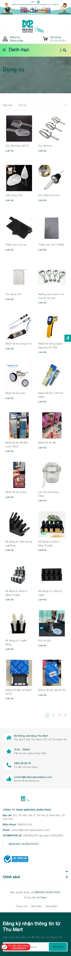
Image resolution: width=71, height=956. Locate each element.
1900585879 (18, 948)
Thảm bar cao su (15, 244)
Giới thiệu (36, 906)
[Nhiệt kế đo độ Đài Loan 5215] (19, 425)
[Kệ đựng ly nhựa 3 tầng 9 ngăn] (19, 574)
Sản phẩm (51, 906)
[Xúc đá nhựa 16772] (19, 128)
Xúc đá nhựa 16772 (17, 145)
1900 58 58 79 (22, 763)
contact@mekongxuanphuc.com (33, 777)
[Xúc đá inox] (52, 128)
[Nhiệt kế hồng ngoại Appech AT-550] (52, 326)
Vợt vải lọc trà (13, 195)
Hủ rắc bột (44, 640)
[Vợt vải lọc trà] (19, 178)
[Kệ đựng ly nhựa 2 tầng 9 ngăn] (52, 524)
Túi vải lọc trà (13, 294)
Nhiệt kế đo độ (47, 442)
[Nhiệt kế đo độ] (52, 425)
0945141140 (24, 824)
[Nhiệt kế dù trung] (19, 475)
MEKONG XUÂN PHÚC (23, 844)
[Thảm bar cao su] (19, 227)
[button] (35, 869)
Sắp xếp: (8, 105)
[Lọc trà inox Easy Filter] (52, 475)
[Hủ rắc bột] (52, 623)
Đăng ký (15, 37)
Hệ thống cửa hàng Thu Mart (31, 735)
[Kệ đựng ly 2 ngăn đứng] (19, 623)
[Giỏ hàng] (45, 38)
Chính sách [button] (11, 877)
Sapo (43, 897)
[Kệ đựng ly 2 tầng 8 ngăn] (52, 574)
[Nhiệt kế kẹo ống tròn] (19, 326)
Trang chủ (21, 906)
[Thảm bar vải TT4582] (52, 227)
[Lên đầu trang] (62, 932)
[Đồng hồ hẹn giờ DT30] (52, 673)
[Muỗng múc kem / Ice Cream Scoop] (52, 277)
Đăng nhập (16, 40)
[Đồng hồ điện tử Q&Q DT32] (19, 673)
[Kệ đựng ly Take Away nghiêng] (19, 524)
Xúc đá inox (45, 145)
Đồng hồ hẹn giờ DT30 (51, 690)
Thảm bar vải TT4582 (51, 244)
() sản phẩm (58, 39)
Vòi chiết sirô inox (49, 195)
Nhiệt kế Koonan (15, 393)
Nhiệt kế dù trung (15, 492)
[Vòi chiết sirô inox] (52, 178)
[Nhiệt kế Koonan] (19, 376)
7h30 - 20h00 (21, 749)
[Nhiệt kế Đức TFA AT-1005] (52, 376)
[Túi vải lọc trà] (19, 277)
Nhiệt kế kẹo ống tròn (18, 343)
